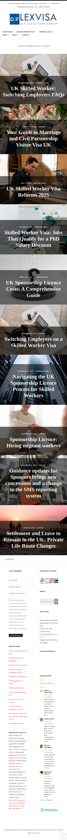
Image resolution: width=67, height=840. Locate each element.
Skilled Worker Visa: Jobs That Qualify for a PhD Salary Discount (33, 239)
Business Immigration (25, 32)
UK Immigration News (16, 723)
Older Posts (10, 559)
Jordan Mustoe (49, 719)
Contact (25, 35)
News (5, 35)
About (14, 35)
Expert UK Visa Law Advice (18, 665)
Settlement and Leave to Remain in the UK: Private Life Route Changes (33, 539)
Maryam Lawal (39, 183)
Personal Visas (45, 32)
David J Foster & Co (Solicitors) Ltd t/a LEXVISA (46, 830)
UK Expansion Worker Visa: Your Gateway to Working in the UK (18, 716)
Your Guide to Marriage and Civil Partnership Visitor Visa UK (33, 138)
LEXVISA (41, 127)
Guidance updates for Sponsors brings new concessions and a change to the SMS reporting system (33, 483)
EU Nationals (8, 32)
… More (46, 768)
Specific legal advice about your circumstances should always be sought (17, 803)
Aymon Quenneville (48, 691)
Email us (30, 833)
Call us (36, 833)
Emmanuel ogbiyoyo (47, 773)
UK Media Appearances (16, 688)
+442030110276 (17, 808)
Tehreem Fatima (42, 83)
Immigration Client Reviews (18, 676)
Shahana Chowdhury (48, 746)
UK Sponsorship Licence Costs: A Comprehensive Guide (33, 289)
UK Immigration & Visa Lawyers (19, 830)
